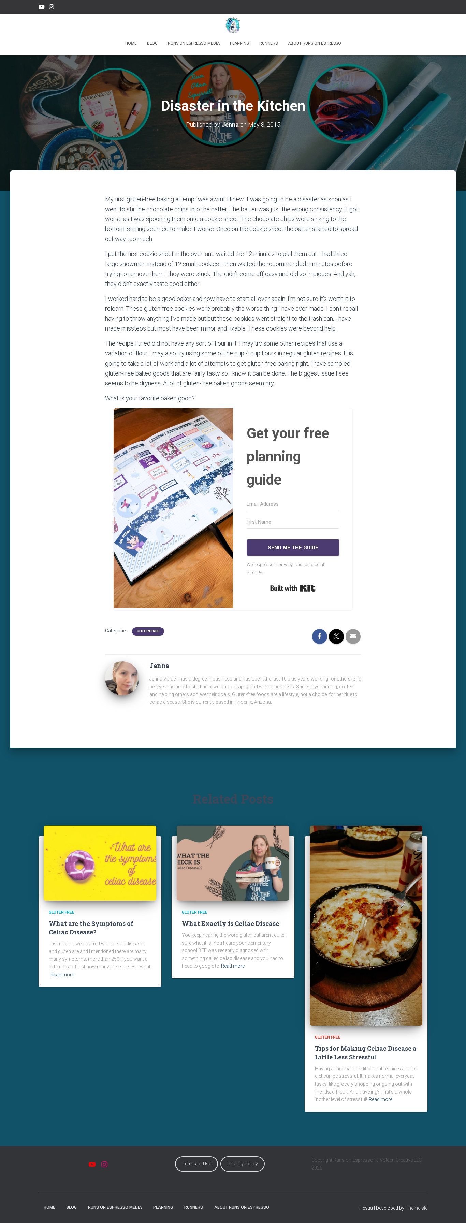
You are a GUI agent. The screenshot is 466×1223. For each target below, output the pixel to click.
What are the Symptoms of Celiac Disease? (91, 927)
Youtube (42, 8)
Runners (268, 43)
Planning (239, 43)
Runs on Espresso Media (194, 43)
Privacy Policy (243, 1163)
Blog (152, 43)
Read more (62, 974)
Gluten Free (148, 631)
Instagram (51, 8)
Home (131, 43)
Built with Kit (293, 588)
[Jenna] (122, 678)
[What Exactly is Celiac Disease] (233, 863)
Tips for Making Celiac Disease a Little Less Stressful (366, 1052)
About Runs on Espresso (314, 43)
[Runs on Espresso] (233, 25)
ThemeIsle (416, 1208)
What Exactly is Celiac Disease (230, 923)
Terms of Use (196, 1163)
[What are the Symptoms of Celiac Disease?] (100, 863)
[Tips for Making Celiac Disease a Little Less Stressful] (366, 925)
